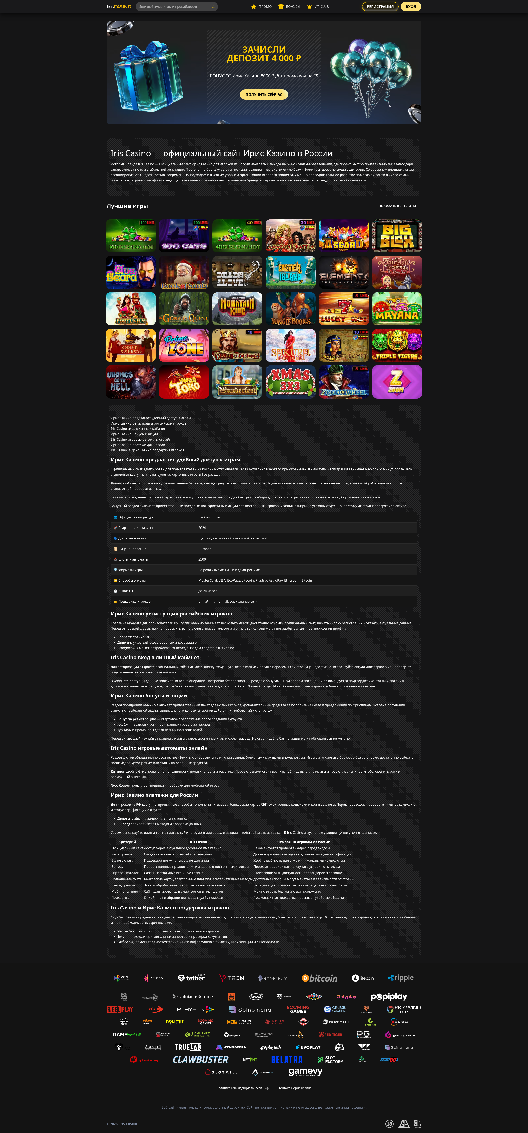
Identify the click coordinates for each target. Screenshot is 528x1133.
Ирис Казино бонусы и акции (134, 434)
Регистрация (380, 6)
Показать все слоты (397, 205)
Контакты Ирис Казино (294, 1088)
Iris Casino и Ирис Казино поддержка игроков (147, 450)
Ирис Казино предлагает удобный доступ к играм (151, 418)
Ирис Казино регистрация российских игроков (148, 423)
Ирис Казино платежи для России (138, 444)
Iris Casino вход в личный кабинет (138, 428)
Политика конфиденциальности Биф (243, 1088)
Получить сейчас (264, 94)
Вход (411, 6)
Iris (119, 6)
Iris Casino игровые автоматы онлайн (141, 439)
